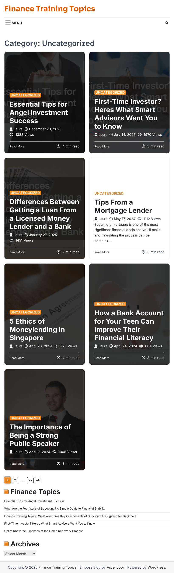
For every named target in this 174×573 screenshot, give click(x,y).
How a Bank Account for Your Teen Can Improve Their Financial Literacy (129, 325)
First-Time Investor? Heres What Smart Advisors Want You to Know (127, 113)
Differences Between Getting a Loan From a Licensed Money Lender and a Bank (44, 214)
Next (38, 480)
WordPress (156, 567)
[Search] (166, 23)
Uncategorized (25, 95)
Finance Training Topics (49, 8)
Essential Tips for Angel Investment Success (39, 112)
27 (30, 480)
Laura (18, 129)
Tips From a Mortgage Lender (123, 206)
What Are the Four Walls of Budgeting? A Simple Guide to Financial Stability (54, 508)
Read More (17, 146)
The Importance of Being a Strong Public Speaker (40, 435)
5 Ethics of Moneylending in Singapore (37, 329)
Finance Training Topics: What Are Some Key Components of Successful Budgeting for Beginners (70, 516)
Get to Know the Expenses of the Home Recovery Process (43, 531)
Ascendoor (115, 567)
